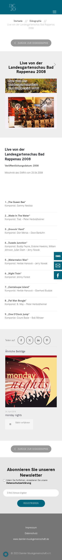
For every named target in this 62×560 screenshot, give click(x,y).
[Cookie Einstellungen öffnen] (5, 556)
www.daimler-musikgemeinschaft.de (31, 539)
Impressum (31, 527)
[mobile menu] (54, 12)
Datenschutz (31, 533)
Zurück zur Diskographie (33, 43)
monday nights (13, 415)
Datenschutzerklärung (18, 483)
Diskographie (35, 21)
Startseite (18, 21)
